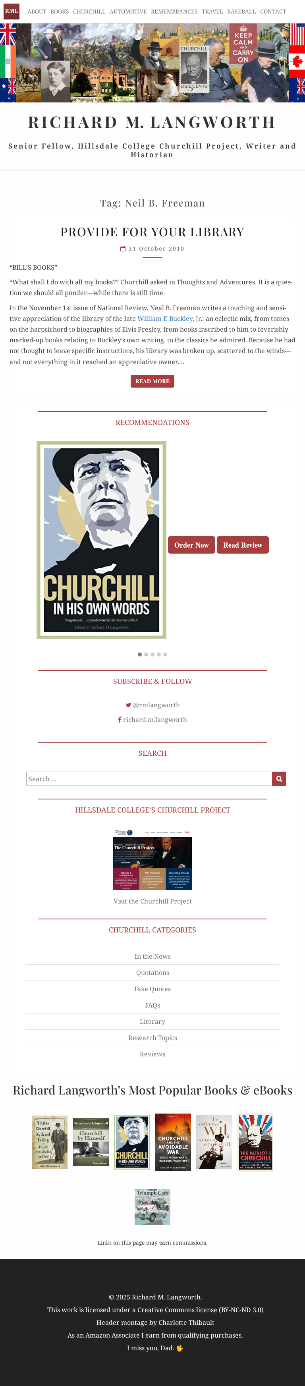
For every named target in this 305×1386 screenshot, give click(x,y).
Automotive (128, 11)
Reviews (152, 1054)
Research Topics (152, 1037)
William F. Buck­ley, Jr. (169, 318)
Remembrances (174, 11)
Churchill (89, 11)
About (36, 11)
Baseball (241, 11)
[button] (140, 654)
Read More (154, 380)
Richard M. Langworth (11, 11)
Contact (273, 11)
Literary (152, 1021)
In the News (153, 956)
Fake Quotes (152, 988)
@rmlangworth (156, 705)
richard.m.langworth (155, 719)
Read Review (243, 545)
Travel (212, 11)
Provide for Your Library (152, 231)
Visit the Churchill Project (153, 901)
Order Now (191, 545)
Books (59, 11)
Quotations (152, 972)
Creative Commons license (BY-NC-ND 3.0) (200, 1309)
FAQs (152, 1005)
